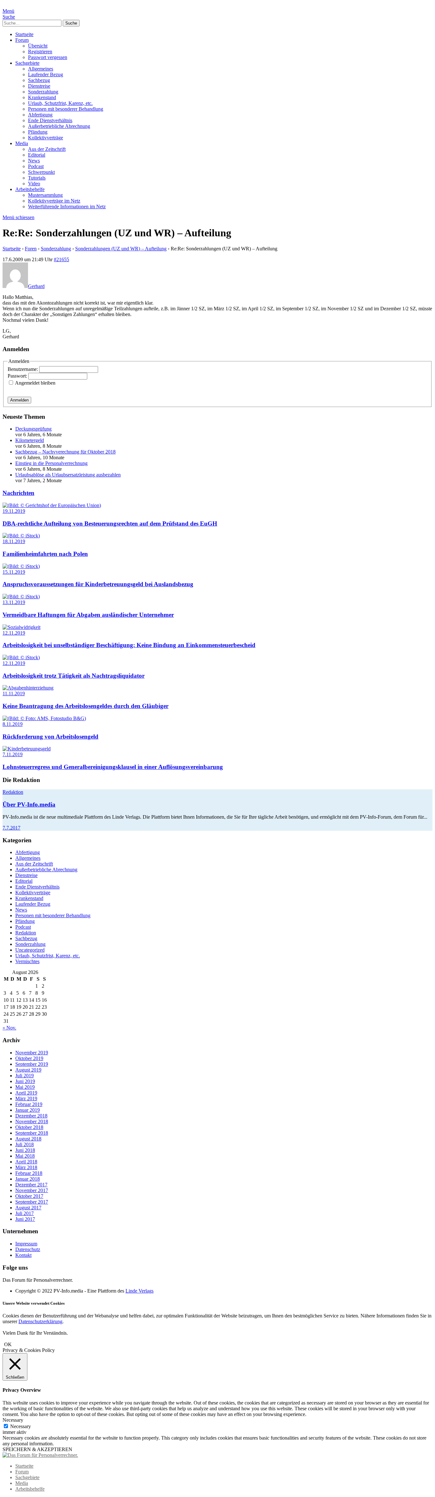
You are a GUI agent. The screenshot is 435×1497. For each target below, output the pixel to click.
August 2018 (28, 1138)
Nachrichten (18, 493)
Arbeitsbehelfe (30, 189)
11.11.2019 (14, 693)
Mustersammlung (45, 195)
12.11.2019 (14, 633)
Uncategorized (30, 950)
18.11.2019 (14, 541)
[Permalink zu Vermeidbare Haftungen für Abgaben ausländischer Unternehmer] (21, 596)
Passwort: (18, 376)
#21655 (61, 259)
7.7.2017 (11, 827)
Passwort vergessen (47, 57)
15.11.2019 (14, 572)
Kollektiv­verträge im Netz (54, 200)
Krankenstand (42, 97)
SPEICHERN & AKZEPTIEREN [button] (37, 1449)
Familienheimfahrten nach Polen (45, 553)
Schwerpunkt (41, 172)
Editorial (36, 155)
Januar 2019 (27, 1110)
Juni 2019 (25, 1081)
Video (34, 183)
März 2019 (26, 1098)
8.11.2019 (13, 724)
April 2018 (26, 1161)
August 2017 (28, 1207)
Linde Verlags (139, 1291)
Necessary (20, 1426)
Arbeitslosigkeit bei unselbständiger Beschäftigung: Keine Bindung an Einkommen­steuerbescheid (129, 645)
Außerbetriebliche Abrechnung (59, 126)
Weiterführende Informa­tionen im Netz (67, 206)
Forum (22, 40)
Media (21, 143)
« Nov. (9, 1027)
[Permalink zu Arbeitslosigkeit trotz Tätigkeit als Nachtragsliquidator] (21, 657)
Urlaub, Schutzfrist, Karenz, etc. (60, 103)
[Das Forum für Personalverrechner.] (40, 1455)
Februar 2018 (28, 1173)
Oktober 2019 (29, 1058)
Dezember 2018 (31, 1115)
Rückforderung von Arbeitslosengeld (50, 736)
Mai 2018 (25, 1156)
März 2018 (26, 1167)
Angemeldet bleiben (35, 383)
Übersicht (37, 45)
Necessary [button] (13, 1420)
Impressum (26, 1243)
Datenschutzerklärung (40, 1321)
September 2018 (31, 1133)
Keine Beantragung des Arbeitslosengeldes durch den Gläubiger (85, 706)
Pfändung (37, 132)
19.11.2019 (14, 511)
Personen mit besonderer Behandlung (65, 109)
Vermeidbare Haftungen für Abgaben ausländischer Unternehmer (88, 614)
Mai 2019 (25, 1087)
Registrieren (40, 51)
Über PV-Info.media (29, 804)
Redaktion (13, 792)
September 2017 (31, 1202)
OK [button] (8, 1344)
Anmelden (19, 400)
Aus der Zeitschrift (47, 149)
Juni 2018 (25, 1150)
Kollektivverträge (45, 137)
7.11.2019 (13, 754)
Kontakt (23, 1255)
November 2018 (31, 1121)
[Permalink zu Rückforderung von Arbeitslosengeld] (44, 718)
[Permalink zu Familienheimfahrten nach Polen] (21, 535)
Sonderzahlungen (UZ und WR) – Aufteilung (121, 248)
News (34, 160)
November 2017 (31, 1190)
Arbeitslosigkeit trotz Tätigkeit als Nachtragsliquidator (74, 675)
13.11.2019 (14, 602)
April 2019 (26, 1092)
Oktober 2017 (29, 1196)
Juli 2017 (24, 1213)
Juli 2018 (24, 1144)
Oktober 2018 (29, 1127)
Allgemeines (40, 68)
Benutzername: (23, 369)
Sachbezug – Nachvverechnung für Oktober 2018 (65, 451)
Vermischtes (27, 961)
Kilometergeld (29, 440)
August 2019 (28, 1070)
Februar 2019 (28, 1104)
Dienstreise (39, 86)
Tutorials (37, 178)
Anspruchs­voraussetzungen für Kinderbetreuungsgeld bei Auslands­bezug (98, 584)
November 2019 (31, 1052)
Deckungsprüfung (33, 428)
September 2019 (31, 1064)
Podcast (36, 166)
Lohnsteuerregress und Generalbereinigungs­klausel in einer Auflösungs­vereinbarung (113, 766)
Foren (31, 248)
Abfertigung (40, 114)
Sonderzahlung (43, 91)
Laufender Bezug (45, 74)
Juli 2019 (24, 1075)
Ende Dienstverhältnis (50, 120)
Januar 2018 (27, 1179)
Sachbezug (39, 80)
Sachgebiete (27, 63)
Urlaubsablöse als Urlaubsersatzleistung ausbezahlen (68, 474)
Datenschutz (27, 1249)
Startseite (24, 34)
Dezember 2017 (31, 1184)
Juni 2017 (25, 1219)
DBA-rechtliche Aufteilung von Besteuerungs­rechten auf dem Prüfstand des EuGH (110, 523)
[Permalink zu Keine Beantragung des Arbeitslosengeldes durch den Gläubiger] (28, 687)
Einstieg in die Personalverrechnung (51, 463)
